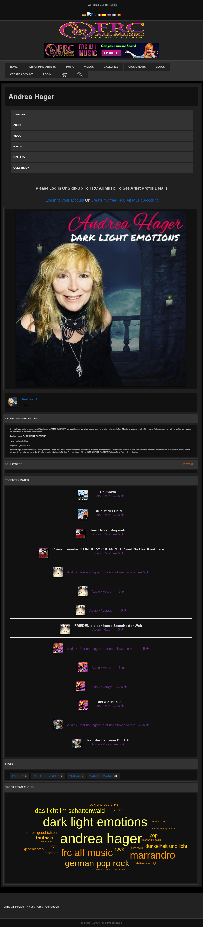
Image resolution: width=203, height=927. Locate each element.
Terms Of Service (13, 906)
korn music (137, 847)
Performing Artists (42, 66)
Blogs (160, 66)
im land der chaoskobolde (111, 869)
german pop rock (97, 863)
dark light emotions (95, 822)
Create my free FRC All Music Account (124, 200)
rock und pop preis (103, 804)
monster (51, 853)
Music (70, 66)
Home (14, 66)
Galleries (111, 66)
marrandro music (151, 839)
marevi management (163, 828)
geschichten (34, 849)
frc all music (87, 852)
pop (154, 835)
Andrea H (29, 399)
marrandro (152, 855)
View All (189, 464)
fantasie (44, 837)
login (47, 74)
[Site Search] (80, 74)
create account (21, 74)
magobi (53, 845)
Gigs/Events (137, 66)
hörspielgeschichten (41, 832)
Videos (89, 66)
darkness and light (146, 863)
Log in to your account (65, 200)
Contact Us (52, 906)
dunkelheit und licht (166, 846)
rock (119, 849)
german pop (159, 821)
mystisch (117, 809)
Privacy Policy (34, 906)
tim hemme (47, 841)
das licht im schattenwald (70, 810)
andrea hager (101, 838)
